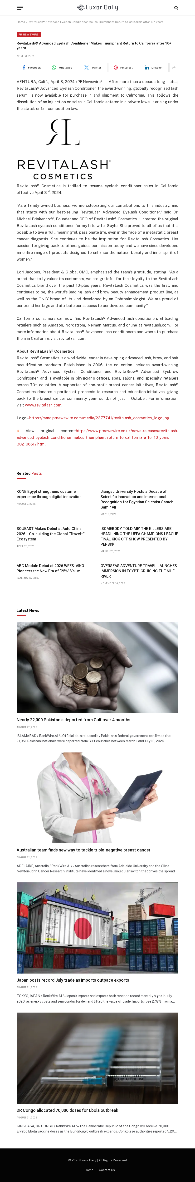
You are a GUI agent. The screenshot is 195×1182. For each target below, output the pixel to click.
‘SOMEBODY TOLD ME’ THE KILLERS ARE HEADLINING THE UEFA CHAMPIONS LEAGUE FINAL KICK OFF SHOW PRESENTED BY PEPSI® (139, 536)
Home (21, 22)
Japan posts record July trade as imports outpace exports (73, 980)
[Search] (175, 7)
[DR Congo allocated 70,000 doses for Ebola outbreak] (97, 1058)
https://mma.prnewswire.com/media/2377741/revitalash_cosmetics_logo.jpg (99, 417)
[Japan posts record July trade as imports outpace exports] (97, 928)
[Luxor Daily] (97, 7)
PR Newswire (29, 34)
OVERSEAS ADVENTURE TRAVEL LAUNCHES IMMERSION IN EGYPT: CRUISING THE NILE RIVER (139, 571)
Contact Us (107, 1170)
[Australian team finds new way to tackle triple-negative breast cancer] (97, 798)
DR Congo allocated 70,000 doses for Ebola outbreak (67, 1110)
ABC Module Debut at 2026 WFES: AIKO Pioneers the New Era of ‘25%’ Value (50, 568)
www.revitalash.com (43, 405)
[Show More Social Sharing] (173, 67)
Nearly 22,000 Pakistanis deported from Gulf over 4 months (73, 719)
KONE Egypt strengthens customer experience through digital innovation (49, 494)
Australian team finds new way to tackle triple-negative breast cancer (84, 849)
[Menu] (20, 7)
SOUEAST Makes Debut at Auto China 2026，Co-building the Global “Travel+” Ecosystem (51, 533)
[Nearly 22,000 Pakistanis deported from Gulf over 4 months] (97, 667)
